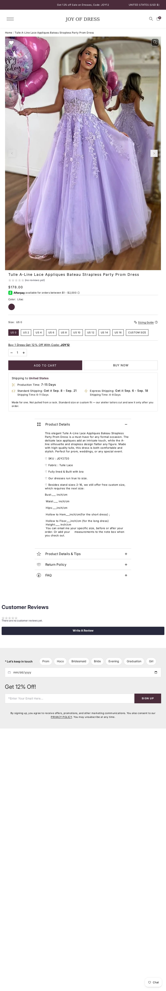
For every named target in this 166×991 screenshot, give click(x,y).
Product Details (57, 424)
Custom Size (137, 332)
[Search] (151, 19)
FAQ (48, 575)
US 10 (77, 332)
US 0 (14, 332)
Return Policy (56, 564)
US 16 (118, 332)
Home (8, 32)
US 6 (51, 332)
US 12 (90, 332)
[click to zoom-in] (155, 42)
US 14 (104, 332)
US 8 (64, 332)
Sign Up (148, 698)
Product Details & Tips (63, 554)
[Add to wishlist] (11, 43)
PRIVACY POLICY (61, 716)
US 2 (26, 332)
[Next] (154, 153)
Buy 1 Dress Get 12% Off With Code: (39, 344)
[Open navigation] (11, 19)
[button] (26, 281)
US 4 (39, 332)
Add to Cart (45, 365)
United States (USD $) (144, 4)
